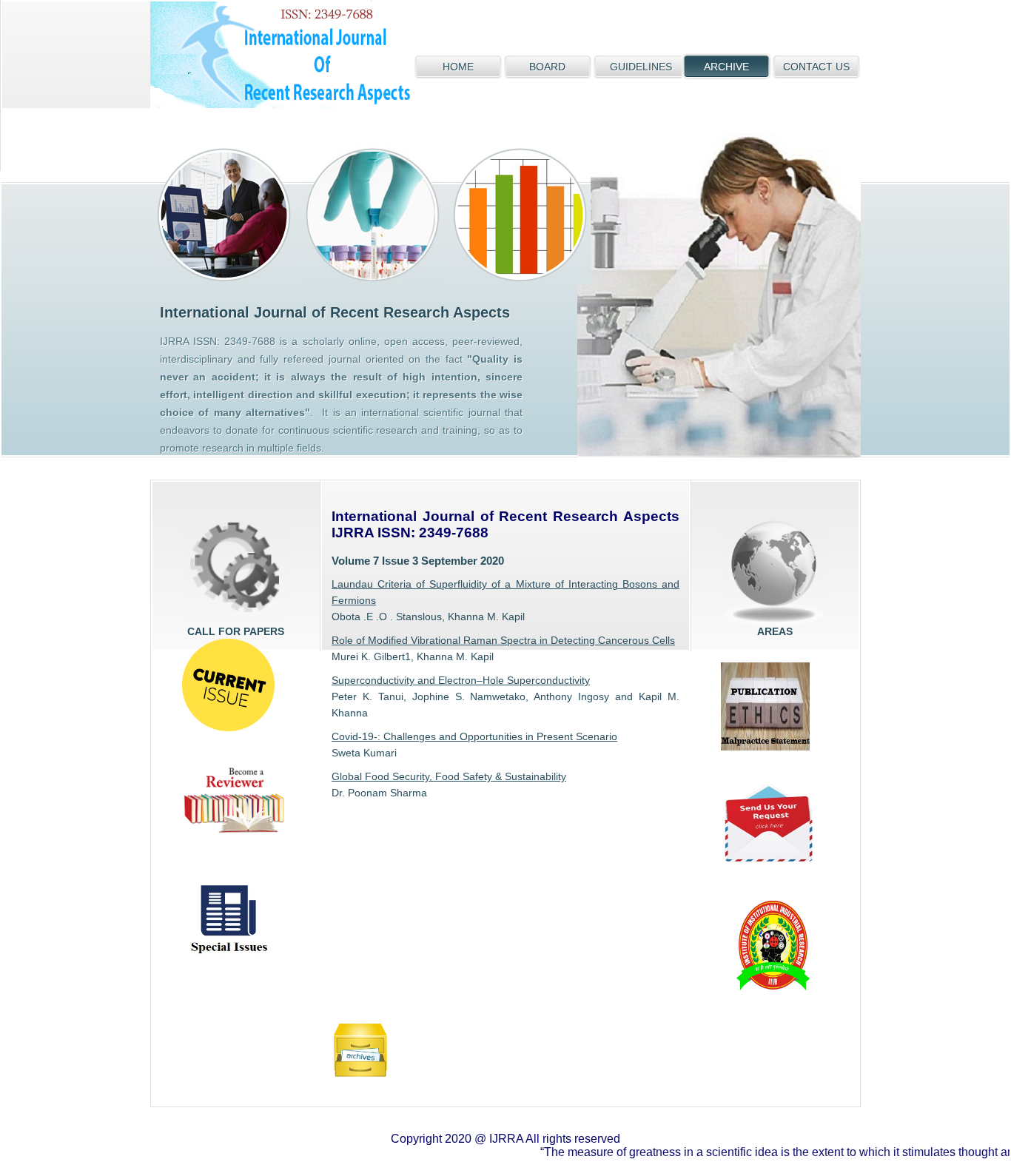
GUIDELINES (641, 67)
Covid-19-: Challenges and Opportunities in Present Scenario (474, 736)
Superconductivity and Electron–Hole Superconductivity (461, 680)
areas (774, 571)
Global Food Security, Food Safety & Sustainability (449, 776)
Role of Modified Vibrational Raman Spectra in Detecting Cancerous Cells (503, 640)
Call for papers (235, 571)
